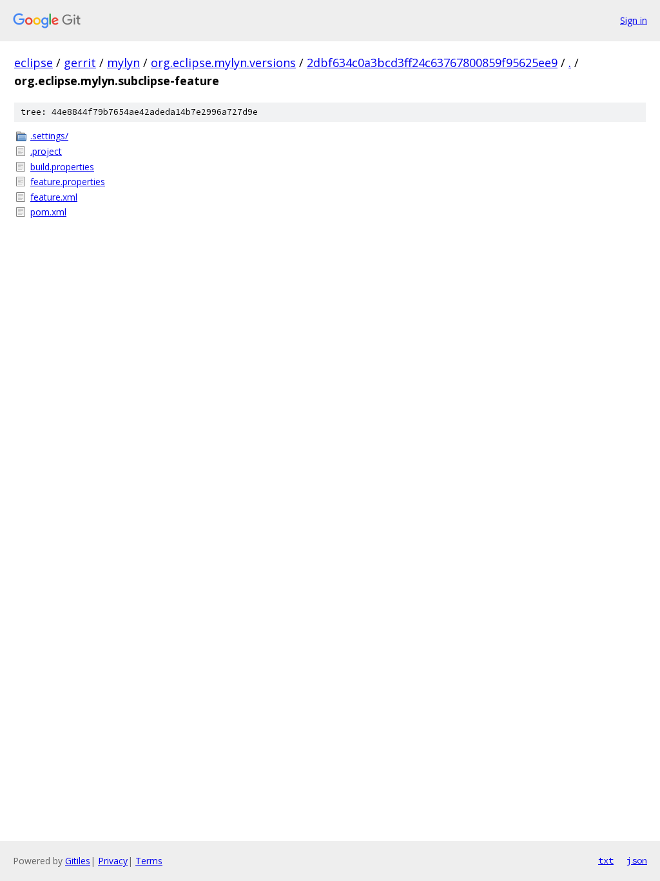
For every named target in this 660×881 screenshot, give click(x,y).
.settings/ (49, 136)
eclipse (33, 62)
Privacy (113, 861)
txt (606, 860)
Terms (148, 861)
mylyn (123, 62)
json (636, 860)
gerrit (80, 62)
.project (46, 151)
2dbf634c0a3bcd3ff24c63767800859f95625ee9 (432, 62)
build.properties (62, 167)
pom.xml (48, 212)
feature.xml (53, 197)
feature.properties (67, 181)
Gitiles (77, 861)
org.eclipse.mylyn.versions (223, 62)
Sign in (633, 20)
